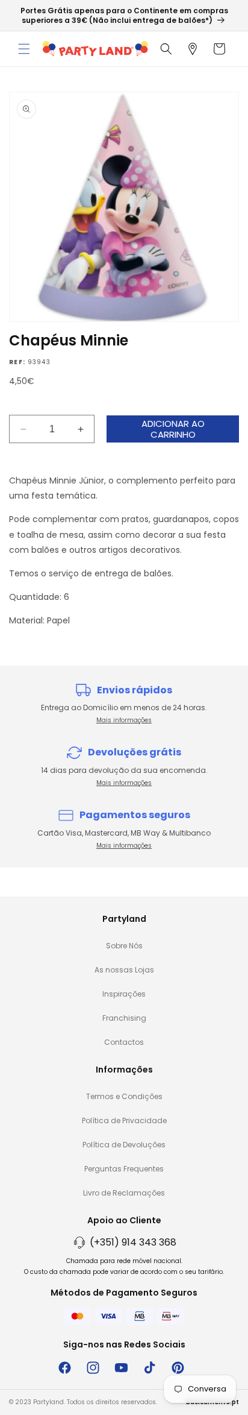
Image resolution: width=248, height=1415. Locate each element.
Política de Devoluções (124, 1144)
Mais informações (124, 720)
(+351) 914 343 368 (133, 1242)
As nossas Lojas (124, 970)
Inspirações (124, 994)
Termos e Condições (124, 1096)
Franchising (124, 1018)
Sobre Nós (124, 946)
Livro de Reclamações (124, 1193)
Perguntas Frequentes (124, 1169)
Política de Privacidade (124, 1120)
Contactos (124, 1042)
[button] (24, 49)
